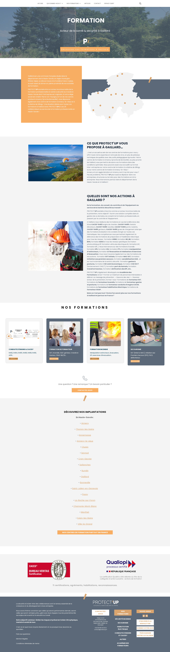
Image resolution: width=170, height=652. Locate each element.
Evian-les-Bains (85, 518)
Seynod (85, 452)
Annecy (85, 423)
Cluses (85, 447)
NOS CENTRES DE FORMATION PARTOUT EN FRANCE (85, 532)
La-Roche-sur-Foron (85, 500)
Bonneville (85, 482)
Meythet (85, 512)
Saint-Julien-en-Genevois (85, 488)
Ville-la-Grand (85, 524)
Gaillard (85, 476)
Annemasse (85, 435)
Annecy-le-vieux (85, 441)
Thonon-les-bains (85, 429)
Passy (85, 494)
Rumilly (85, 470)
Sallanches (85, 464)
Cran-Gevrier (85, 458)
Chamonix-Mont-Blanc (85, 506)
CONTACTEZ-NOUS (85, 390)
